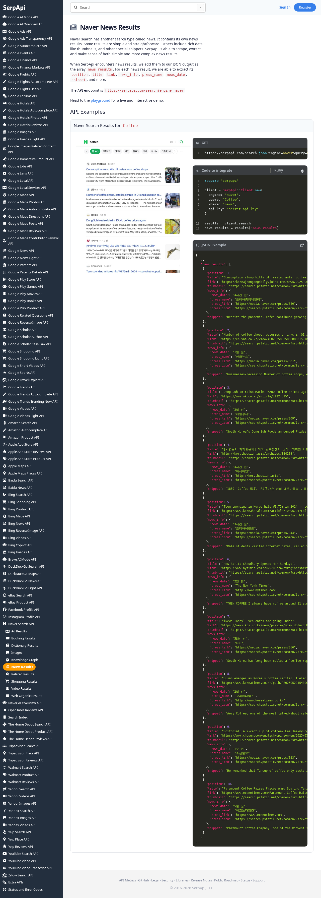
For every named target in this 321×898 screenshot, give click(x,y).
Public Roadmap (226, 880)
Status (245, 880)
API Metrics (127, 880)
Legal (155, 880)
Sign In (285, 7)
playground (100, 100)
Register (305, 7)
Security (168, 880)
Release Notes (201, 880)
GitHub (143, 880)
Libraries (182, 880)
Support (259, 880)
